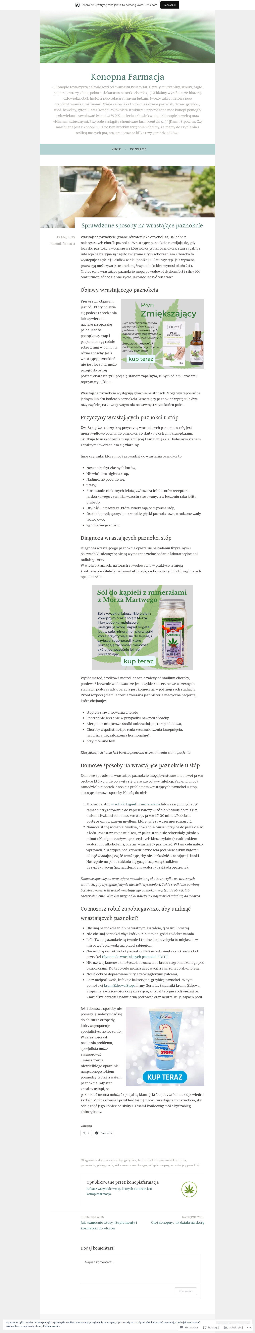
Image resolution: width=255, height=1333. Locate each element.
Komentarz (186, 1291)
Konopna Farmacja (127, 76)
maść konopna (175, 1160)
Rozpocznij (170, 4)
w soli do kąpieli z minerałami (135, 804)
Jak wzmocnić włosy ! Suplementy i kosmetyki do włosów (109, 1222)
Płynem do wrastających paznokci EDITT (135, 956)
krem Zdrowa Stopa (120, 985)
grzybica (130, 1160)
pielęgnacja (105, 1165)
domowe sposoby (110, 1160)
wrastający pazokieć (185, 1165)
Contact (138, 149)
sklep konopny (158, 1165)
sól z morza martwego (131, 1165)
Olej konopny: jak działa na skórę (177, 1220)
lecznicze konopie (151, 1160)
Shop (116, 149)
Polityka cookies (51, 1325)
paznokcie (88, 1165)
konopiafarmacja (63, 243)
